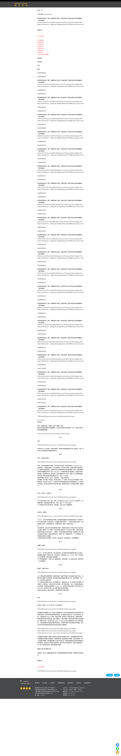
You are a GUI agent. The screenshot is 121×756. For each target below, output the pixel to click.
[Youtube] (24, 688)
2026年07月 (40, 44)
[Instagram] (27, 688)
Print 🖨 (109, 675)
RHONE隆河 (40, 40)
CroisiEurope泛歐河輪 (43, 54)
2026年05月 (40, 46)
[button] (117, 752)
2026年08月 (40, 50)
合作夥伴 (52, 683)
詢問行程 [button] (39, 30)
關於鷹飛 (37, 683)
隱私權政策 (70, 683)
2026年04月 (40, 42)
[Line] (30, 688)
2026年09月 (40, 52)
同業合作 (78, 683)
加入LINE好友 (40, 36)
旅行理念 (44, 683)
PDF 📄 (116, 675)
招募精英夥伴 (87, 683)
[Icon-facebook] (21, 688)
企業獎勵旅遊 (61, 683)
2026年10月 (40, 48)
